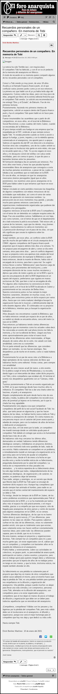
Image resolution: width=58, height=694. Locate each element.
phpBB (22, 681)
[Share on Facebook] (40, 636)
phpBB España (38, 686)
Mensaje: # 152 (10, 58)
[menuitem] (12, 17)
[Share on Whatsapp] (51, 636)
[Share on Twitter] (45, 636)
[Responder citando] (51, 45)
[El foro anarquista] (7, 8)
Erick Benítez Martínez (11, 43)
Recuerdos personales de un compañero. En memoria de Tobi (23, 29)
